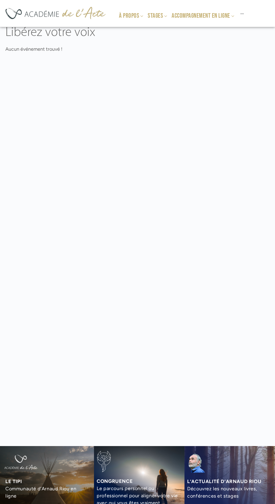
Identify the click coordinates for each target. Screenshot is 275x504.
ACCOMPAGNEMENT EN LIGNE (201, 16)
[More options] (242, 13)
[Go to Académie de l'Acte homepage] (55, 13)
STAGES (155, 16)
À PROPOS (129, 16)
